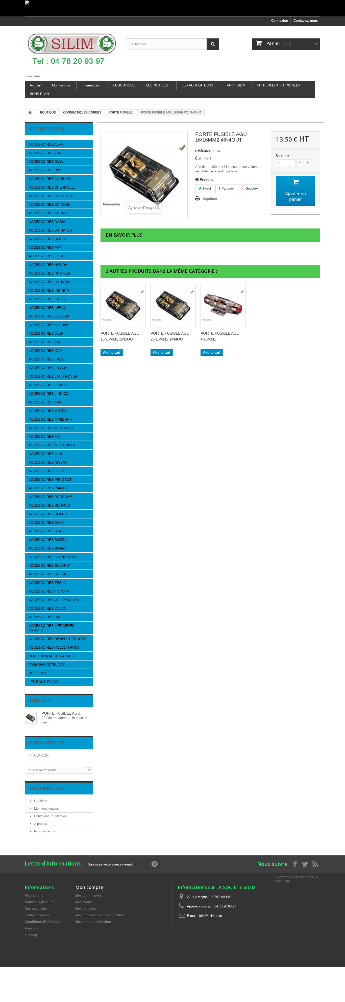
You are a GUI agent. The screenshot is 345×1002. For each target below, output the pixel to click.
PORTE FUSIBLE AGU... (62, 713)
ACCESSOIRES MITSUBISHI (52, 445)
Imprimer (210, 199)
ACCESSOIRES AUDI (46, 153)
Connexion (279, 20)
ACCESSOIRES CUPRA (48, 213)
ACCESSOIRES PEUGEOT (50, 479)
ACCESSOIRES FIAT (45, 247)
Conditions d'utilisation (50, 816)
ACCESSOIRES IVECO (47, 308)
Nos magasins (44, 831)
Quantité (282, 155)
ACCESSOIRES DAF (45, 617)
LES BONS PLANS (43, 682)
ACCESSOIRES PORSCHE (50, 497)
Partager (227, 188)
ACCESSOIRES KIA (44, 342)
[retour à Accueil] (30, 112)
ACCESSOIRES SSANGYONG (53, 557)
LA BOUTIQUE (124, 85)
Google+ (251, 188)
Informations (91, 85)
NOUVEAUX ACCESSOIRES (51, 656)
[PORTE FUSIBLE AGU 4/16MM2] (223, 305)
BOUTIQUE (38, 673)
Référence (203, 151)
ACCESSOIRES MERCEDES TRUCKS (51, 628)
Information (46, 788)
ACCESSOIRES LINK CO (49, 394)
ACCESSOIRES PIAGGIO (49, 488)
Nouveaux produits (39, 902)
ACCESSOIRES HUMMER (49, 273)
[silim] (71, 49)
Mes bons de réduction (93, 922)
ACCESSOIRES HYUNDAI (49, 282)
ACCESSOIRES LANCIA (48, 368)
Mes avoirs (83, 902)
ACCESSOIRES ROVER (48, 514)
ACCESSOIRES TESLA (47, 583)
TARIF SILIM (235, 85)
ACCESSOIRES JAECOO (49, 316)
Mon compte (61, 85)
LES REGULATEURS (197, 85)
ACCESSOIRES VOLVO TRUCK (54, 647)
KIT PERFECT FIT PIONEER (279, 85)
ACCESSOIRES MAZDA (48, 411)
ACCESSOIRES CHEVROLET (52, 187)
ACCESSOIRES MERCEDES (51, 428)
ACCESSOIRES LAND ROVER (53, 376)
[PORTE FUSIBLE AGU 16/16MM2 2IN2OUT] (123, 305)
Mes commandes (88, 895)
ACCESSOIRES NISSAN (48, 462)
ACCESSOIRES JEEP (46, 333)
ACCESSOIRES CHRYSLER (51, 196)
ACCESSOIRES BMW (46, 162)
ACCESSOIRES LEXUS (47, 385)
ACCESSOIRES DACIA (47, 222)
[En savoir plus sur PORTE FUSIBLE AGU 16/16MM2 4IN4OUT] (31, 718)
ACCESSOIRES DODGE (48, 239)
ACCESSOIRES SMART (48, 548)
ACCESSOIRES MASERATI (50, 419)
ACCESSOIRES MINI (45, 454)
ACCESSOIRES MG (44, 437)
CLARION (40, 755)
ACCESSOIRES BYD (45, 170)
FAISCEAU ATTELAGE (47, 665)
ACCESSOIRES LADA (46, 359)
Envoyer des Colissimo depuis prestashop (296, 878)
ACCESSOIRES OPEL (46, 471)
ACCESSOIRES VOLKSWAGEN (54, 600)
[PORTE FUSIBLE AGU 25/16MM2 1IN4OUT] (173, 305)
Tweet (206, 188)
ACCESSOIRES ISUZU (47, 299)
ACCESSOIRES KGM (46, 351)
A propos (40, 824)
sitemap (31, 935)
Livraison (40, 801)
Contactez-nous (305, 20)
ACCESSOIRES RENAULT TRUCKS (57, 639)
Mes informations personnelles (99, 915)
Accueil (35, 85)
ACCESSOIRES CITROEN (49, 204)
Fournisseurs (47, 743)
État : (199, 158)
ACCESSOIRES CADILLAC (50, 179)
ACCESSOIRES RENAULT (50, 505)
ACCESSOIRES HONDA (48, 265)
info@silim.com (210, 916)
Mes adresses (85, 908)
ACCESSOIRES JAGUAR (49, 325)
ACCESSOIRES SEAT (46, 531)
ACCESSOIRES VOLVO (47, 608)
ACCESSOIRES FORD (47, 256)
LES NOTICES (157, 85)
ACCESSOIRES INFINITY (49, 290)
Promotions (34, 895)
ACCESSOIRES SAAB (46, 522)
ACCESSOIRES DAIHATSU (50, 230)
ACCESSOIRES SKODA (48, 540)
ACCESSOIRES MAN (45, 402)
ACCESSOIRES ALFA (46, 144)
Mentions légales (46, 808)
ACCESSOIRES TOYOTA (49, 591)
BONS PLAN (39, 94)
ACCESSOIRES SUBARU (49, 565)
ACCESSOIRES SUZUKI (48, 574)
